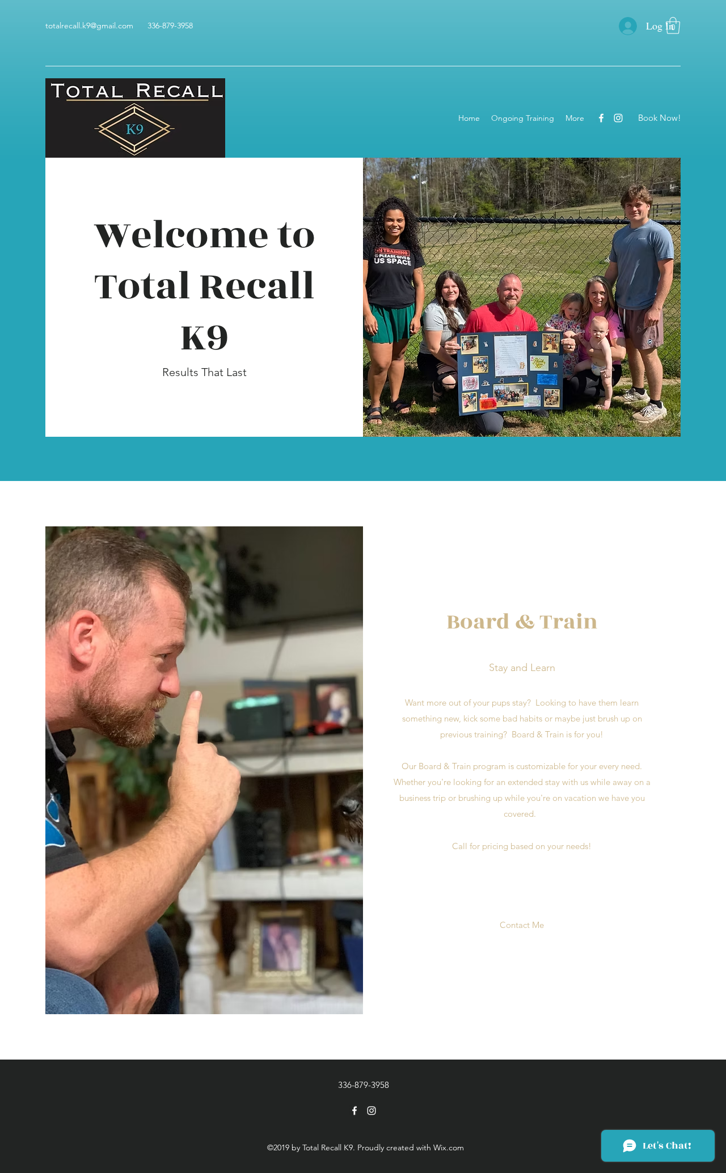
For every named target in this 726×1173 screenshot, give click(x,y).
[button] (673, 25)
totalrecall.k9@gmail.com (89, 25)
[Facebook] (601, 118)
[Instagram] (618, 118)
